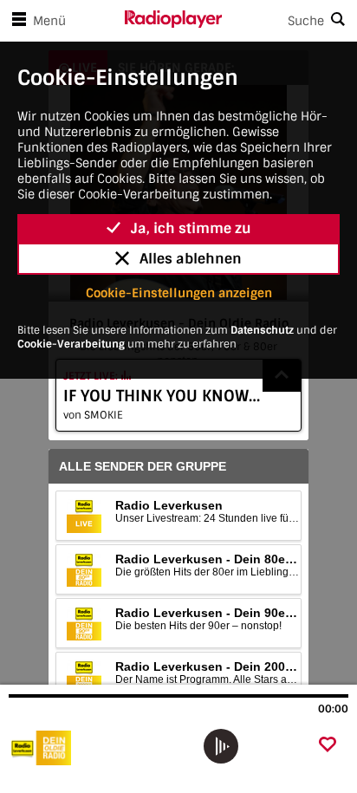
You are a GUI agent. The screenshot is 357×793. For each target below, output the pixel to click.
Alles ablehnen (191, 259)
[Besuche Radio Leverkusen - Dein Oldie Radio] (102, 748)
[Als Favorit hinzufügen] (327, 746)
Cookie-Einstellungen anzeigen (179, 293)
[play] (221, 746)
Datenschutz (262, 330)
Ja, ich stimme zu (191, 228)
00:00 (333, 709)
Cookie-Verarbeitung (71, 344)
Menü (49, 21)
